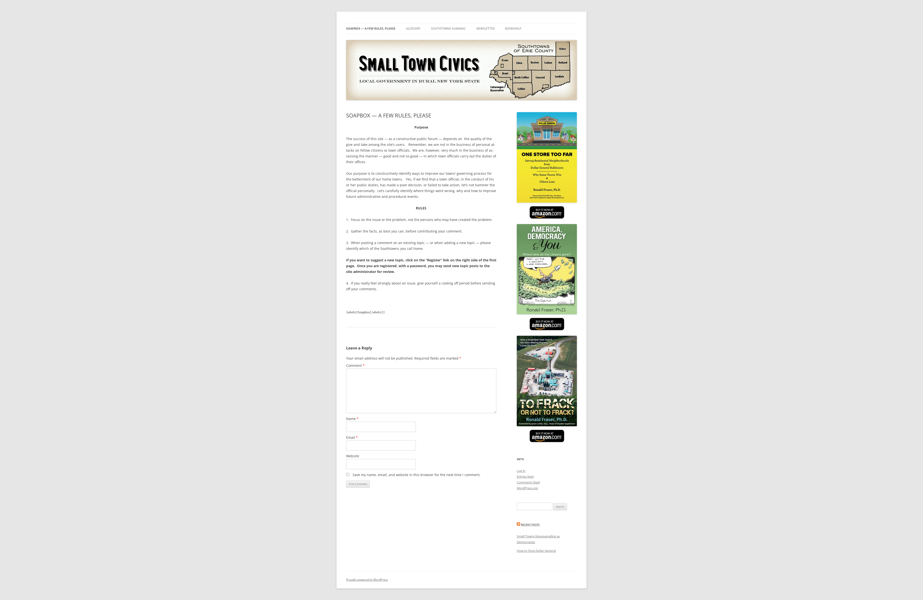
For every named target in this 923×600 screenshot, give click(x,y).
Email (352, 437)
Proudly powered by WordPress (367, 580)
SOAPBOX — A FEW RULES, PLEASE (370, 28)
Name (352, 418)
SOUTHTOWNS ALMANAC (448, 28)
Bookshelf (513, 28)
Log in (521, 471)
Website (352, 456)
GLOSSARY (413, 28)
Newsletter (485, 28)
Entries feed (525, 476)
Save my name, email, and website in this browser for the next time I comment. (416, 474)
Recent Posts (530, 524)
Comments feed (528, 482)
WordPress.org (527, 488)
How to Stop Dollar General (536, 550)
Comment (355, 365)
